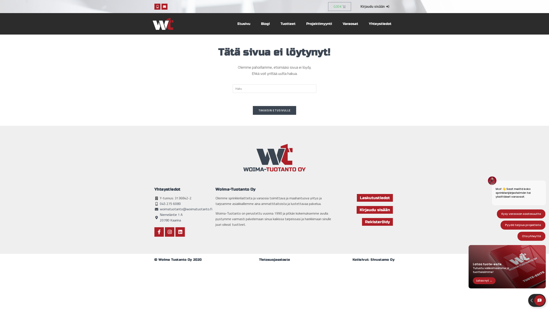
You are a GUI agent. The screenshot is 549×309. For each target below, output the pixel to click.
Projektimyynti (319, 24)
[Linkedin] (180, 232)
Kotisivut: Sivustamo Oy (374, 260)
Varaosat (350, 24)
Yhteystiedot (380, 24)
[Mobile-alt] (157, 7)
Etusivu (243, 24)
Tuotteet (288, 24)
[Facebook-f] (159, 232)
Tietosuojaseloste (274, 260)
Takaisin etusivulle (274, 110)
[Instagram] (169, 232)
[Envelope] (164, 7)
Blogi (265, 24)
